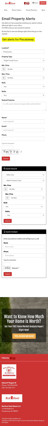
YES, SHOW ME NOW (24, 336)
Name (6, 243)
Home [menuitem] (5, 10)
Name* (4, 117)
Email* (4, 126)
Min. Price (5, 65)
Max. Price (6, 74)
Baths (4, 91)
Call (43, 3)
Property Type (7, 57)
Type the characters (8, 143)
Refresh (14, 268)
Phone (4, 135)
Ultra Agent (5, 422)
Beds (3, 83)
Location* (5, 48)
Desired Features (8, 100)
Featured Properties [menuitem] (31, 10)
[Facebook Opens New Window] (25, 3)
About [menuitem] (43, 10)
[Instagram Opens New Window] (28, 3)
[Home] (10, 3)
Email (36, 3)
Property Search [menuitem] (16, 10)
